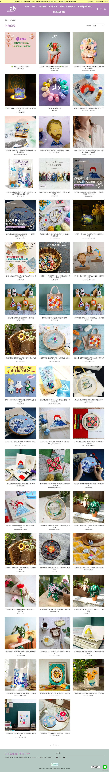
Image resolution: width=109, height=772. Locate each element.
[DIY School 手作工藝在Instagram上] (60, 758)
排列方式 (88, 25)
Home (27, 6)
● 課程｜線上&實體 (66, 6)
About (34, 6)
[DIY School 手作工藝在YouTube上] (64, 758)
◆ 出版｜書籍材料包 (85, 6)
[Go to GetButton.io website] (105, 770)
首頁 (6, 20)
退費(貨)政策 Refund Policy (63, 768)
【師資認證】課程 (58, 12)
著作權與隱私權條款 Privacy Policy (47, 768)
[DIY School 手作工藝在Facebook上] (57, 758)
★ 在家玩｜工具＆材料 (47, 6)
